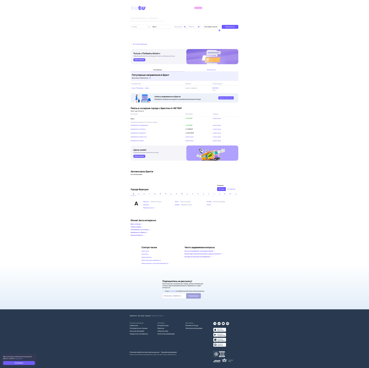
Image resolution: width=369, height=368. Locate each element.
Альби (209, 205)
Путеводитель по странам (138, 328)
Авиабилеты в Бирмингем (139, 125)
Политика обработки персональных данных (144, 352)
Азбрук (177, 205)
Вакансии (161, 328)
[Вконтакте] (219, 323)
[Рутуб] (227, 323)
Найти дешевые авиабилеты (151, 260)
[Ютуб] (223, 323)
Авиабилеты (133, 315)
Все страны (141, 315)
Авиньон (146, 202)
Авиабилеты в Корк (137, 141)
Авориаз (146, 205)
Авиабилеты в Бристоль (139, 137)
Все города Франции (140, 44)
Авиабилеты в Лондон (138, 129)
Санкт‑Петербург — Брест (140, 88)
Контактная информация (166, 334)
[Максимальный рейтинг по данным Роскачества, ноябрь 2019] (219, 354)
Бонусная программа (137, 331)
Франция (148, 315)
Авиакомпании (146, 257)
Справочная (134, 325)
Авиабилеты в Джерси (138, 133)
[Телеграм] (214, 323)
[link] (139, 59)
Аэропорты (145, 251)
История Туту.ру (163, 325)
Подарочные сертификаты (139, 334)
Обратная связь (163, 331)
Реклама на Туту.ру (191, 325)
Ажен (177, 202)
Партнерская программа (193, 328)
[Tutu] (138, 8)
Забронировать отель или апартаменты (154, 263)
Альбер (209, 202)
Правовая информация (169, 352)
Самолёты (144, 254)
